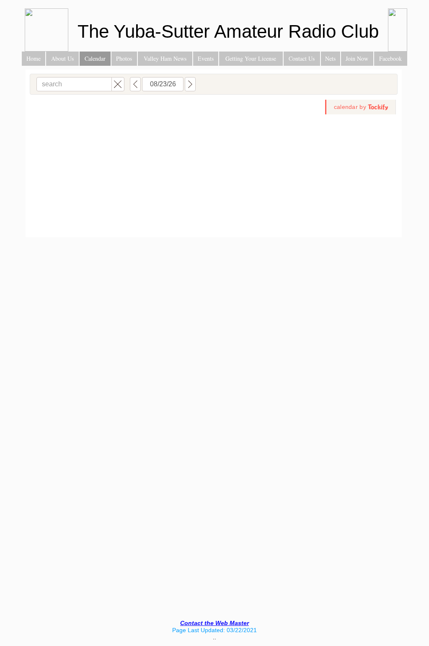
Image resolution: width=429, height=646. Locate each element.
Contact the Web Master (214, 623)
